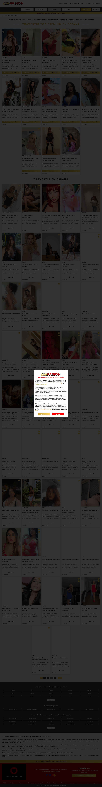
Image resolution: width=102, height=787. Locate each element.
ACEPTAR (44, 414)
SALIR (58, 414)
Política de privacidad (40, 384)
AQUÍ (36, 410)
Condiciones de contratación (47, 383)
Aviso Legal (60, 383)
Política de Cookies (46, 409)
